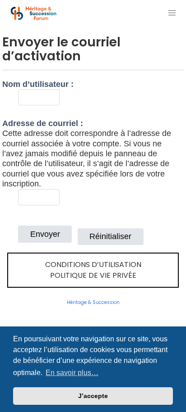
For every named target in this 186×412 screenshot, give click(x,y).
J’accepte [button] (93, 395)
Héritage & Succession (93, 302)
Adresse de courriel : (42, 123)
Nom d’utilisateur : (38, 84)
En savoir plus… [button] (72, 372)
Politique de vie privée (93, 275)
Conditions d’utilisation (93, 264)
